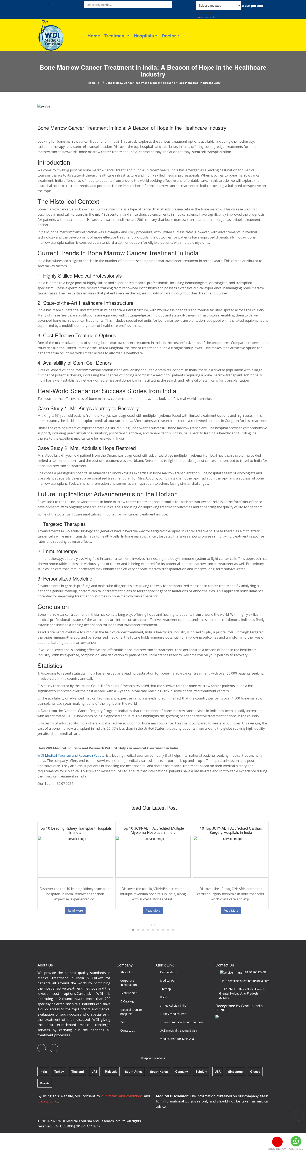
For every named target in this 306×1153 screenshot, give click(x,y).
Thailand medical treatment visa (181, 1022)
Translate (209, 17)
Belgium (201, 1071)
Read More (75, 910)
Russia (45, 1083)
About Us (126, 972)
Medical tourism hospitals (131, 1012)
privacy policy (47, 1101)
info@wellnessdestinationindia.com (245, 981)
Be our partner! (252, 6)
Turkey (59, 1071)
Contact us (127, 1030)
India (43, 1071)
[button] (133, 930)
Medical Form (169, 980)
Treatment (115, 35)
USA (218, 1071)
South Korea (159, 1071)
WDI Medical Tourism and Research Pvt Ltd (70, 755)
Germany (181, 1071)
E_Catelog (127, 1001)
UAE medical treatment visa (178, 1030)
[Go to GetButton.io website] (296, 1149)
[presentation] (151, 924)
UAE (94, 1071)
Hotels (164, 997)
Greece (255, 1071)
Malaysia (111, 1071)
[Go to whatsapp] (296, 1141)
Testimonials (129, 993)
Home (93, 35)
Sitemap (165, 989)
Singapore (235, 1071)
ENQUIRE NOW (277, 1149)
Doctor (169, 35)
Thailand (77, 1071)
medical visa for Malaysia (177, 1039)
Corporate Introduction (128, 983)
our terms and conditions (122, 1096)
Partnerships (168, 972)
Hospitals (144, 35)
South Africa (134, 1071)
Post (123, 1022)
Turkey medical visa (173, 1014)
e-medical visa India (173, 1005)
